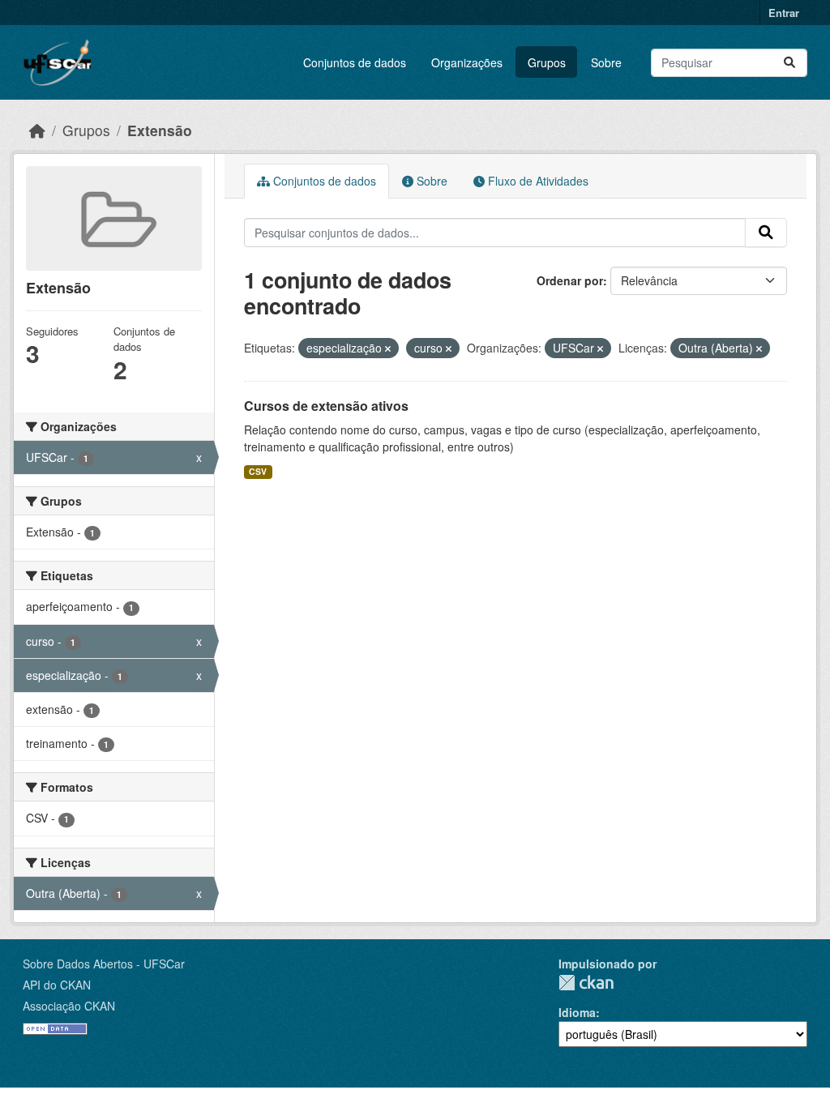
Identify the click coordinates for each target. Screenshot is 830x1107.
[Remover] (388, 348)
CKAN (586, 982)
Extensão (159, 130)
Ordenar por (570, 280)
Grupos (547, 62)
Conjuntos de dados (354, 62)
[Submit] (789, 63)
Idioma (577, 1012)
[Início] (37, 130)
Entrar (783, 12)
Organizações (467, 62)
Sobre (606, 62)
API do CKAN (57, 985)
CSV (258, 471)
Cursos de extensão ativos (326, 405)
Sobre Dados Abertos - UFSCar (104, 963)
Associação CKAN (69, 1006)
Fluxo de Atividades (536, 181)
